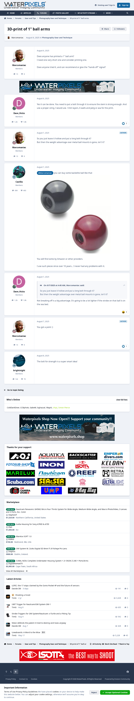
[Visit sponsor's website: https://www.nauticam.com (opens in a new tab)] (51, 473)
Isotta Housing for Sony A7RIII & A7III (32, 524)
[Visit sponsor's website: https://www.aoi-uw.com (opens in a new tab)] (20, 456)
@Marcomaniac (45, 173)
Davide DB (16, 588)
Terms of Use (9, 691)
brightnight (19, 370)
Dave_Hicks (19, 113)
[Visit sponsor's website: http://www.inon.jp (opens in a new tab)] (51, 465)
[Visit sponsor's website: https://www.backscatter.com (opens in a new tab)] (82, 456)
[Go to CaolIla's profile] (19, 172)
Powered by (117, 679)
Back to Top (124, 644)
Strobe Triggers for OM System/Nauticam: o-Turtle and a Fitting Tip (41, 613)
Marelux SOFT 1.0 (23, 536)
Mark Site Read (110, 644)
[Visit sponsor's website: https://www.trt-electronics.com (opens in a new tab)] (82, 482)
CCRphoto (24, 407)
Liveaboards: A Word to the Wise (26, 632)
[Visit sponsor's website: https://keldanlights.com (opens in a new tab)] (113, 465)
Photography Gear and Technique (57, 37)
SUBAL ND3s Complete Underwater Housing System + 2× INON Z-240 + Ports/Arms (52, 560)
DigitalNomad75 (15, 563)
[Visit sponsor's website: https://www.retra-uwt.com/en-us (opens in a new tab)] (113, 473)
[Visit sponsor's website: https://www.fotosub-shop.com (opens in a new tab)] (20, 465)
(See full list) (121, 399)
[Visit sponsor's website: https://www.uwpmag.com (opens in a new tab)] (51, 490)
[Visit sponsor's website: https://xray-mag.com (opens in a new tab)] (82, 490)
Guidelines (33, 691)
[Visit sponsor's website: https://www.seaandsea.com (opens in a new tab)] (51, 482)
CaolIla (19, 181)
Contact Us (23, 679)
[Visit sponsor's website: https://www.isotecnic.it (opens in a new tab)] (82, 465)
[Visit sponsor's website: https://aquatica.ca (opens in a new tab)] (51, 456)
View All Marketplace (15, 571)
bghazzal (41, 407)
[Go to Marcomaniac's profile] (8, 37)
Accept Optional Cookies (116, 692)
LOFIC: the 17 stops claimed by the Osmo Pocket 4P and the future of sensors (45, 585)
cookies (55, 691)
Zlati (10, 527)
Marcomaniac (17, 37)
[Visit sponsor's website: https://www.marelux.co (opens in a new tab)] (20, 473)
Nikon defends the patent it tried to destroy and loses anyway (39, 623)
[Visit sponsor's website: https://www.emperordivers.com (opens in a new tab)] (113, 456)
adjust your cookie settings (40, 694)
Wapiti (49, 407)
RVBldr (11, 539)
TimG (14, 598)
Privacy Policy (11, 679)
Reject (94, 692)
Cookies (34, 679)
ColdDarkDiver (13, 407)
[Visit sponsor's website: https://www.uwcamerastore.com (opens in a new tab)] (20, 490)
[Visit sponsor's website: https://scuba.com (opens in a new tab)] (20, 482)
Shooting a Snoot (22, 595)
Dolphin (11, 551)
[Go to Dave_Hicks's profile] (19, 103)
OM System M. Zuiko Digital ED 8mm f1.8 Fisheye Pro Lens (41, 548)
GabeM (33, 407)
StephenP (12, 515)
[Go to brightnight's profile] (19, 360)
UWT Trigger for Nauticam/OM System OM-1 (31, 604)
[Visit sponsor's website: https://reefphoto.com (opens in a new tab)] (82, 473)
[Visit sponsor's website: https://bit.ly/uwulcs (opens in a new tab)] (113, 482)
